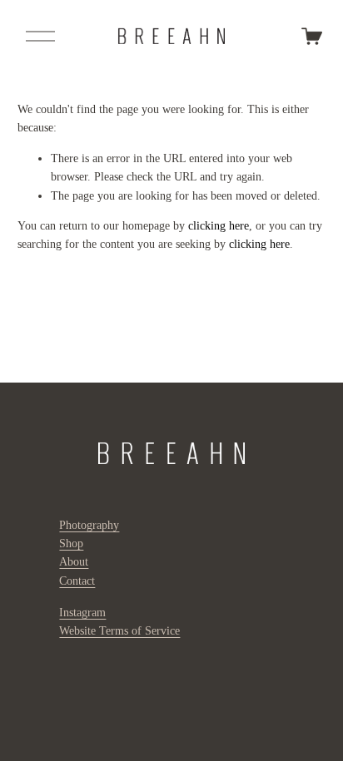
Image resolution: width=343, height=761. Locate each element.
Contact (77, 581)
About (73, 562)
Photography (89, 525)
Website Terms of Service (119, 631)
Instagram (82, 612)
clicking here (218, 226)
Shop (71, 543)
